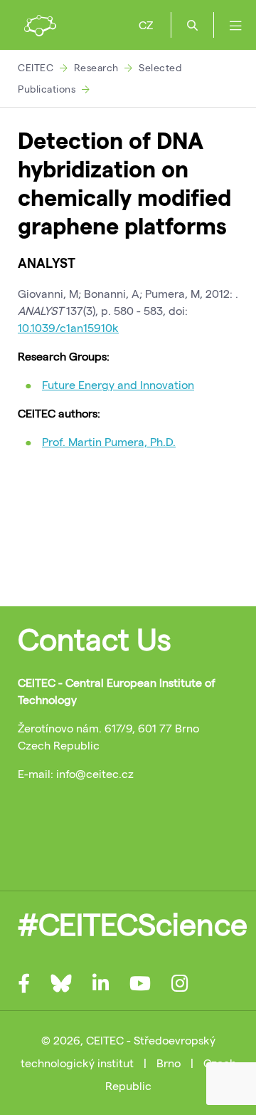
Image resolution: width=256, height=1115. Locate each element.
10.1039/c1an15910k (68, 327)
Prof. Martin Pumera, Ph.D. (109, 441)
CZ (146, 24)
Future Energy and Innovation (118, 384)
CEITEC (35, 67)
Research (96, 67)
